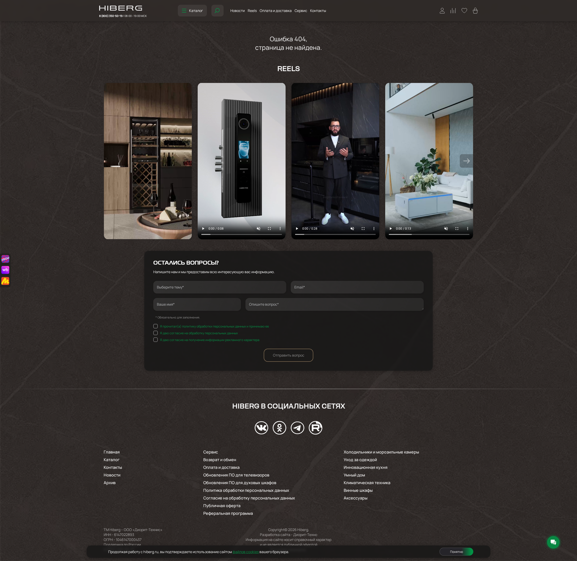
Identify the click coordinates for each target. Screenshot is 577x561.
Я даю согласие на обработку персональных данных (199, 333)
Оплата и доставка (276, 10)
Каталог (196, 10)
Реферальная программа (228, 513)
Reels (252, 10)
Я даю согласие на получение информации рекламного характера (209, 339)
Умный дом (354, 475)
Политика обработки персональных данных (246, 490)
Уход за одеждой (360, 459)
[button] (466, 161)
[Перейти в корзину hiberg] (475, 11)
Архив (110, 482)
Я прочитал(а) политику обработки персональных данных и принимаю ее (214, 326)
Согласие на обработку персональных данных (249, 498)
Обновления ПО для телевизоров (236, 475)
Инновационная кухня (365, 467)
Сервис (301, 10)
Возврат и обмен (219, 459)
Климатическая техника (367, 482)
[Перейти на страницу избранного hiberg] (464, 10)
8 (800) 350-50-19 (123, 16)
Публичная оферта (221, 505)
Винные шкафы (358, 490)
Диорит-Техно (305, 534)
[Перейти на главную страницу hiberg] (123, 8)
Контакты (318, 10)
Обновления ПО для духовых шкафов (239, 482)
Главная (112, 452)
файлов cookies (246, 551)
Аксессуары (355, 498)
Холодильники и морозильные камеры (381, 452)
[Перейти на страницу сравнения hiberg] (453, 10)
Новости (237, 10)
